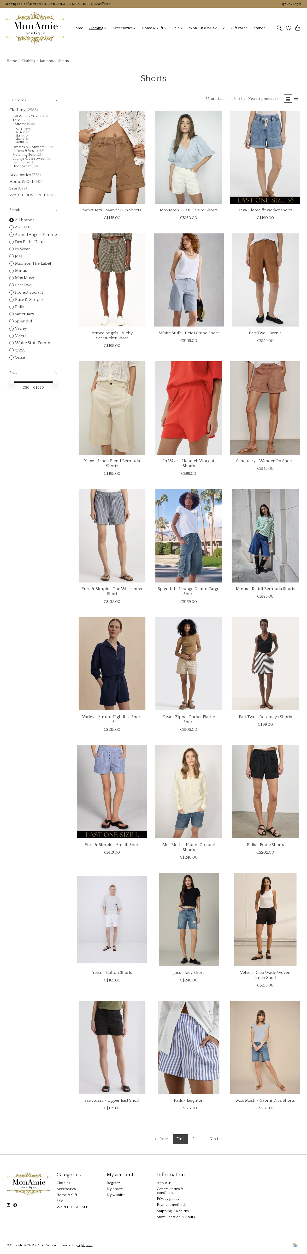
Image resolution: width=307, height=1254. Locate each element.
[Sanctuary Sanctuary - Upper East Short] (112, 1047)
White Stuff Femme (34, 342)
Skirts (19, 135)
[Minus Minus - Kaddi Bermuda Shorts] (265, 535)
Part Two (23, 285)
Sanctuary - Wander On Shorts (112, 210)
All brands (24, 220)
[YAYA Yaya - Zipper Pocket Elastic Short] (189, 664)
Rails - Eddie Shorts (265, 844)
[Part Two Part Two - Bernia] (265, 280)
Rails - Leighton (189, 1100)
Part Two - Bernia (265, 333)
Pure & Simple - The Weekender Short (112, 591)
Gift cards (239, 28)
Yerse (20, 357)
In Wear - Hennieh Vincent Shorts (188, 463)
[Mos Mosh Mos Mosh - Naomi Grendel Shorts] (189, 791)
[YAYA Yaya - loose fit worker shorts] (265, 157)
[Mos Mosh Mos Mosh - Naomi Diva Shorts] (265, 1047)
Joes (18, 256)
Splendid (23, 321)
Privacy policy (168, 1199)
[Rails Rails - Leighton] (189, 1047)
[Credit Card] (295, 1245)
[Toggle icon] (279, 28)
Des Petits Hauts (30, 241)
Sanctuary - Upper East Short (112, 1100)
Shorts (19, 138)
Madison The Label (33, 263)
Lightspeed (85, 1245)
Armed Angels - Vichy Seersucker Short (112, 335)
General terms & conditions (170, 1191)
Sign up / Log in (291, 4)
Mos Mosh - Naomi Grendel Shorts (188, 847)
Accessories (20, 174)
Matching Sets (23, 155)
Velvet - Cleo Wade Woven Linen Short (265, 975)
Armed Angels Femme (36, 234)
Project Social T (29, 292)
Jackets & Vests (24, 151)
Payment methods (171, 1205)
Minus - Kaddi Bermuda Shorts (265, 588)
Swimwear (21, 162)
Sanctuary (24, 314)
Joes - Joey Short (188, 972)
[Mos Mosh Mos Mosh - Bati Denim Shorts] (189, 157)
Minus (21, 270)
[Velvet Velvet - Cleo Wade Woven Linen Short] (265, 919)
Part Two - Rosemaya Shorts (265, 716)
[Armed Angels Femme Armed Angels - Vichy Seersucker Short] (112, 280)
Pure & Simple (29, 299)
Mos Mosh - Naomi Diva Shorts (265, 1100)
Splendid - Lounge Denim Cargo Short (188, 591)
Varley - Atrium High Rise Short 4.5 (112, 719)
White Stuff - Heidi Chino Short (189, 333)
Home (78, 28)
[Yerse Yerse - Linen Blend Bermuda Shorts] (112, 408)
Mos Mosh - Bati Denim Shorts (189, 210)
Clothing (28, 61)
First (180, 1138)
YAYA (20, 350)
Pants (19, 132)
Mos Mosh (24, 277)
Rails (19, 306)
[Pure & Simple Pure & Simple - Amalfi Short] (112, 791)
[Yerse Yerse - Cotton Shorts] (112, 919)
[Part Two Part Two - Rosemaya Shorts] (265, 664)
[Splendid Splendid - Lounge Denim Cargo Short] (189, 535)
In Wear (22, 249)
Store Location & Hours (176, 1217)
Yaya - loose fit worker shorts (265, 210)
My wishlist (115, 1195)
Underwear (21, 166)
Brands (259, 28)
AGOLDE (23, 227)
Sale (13, 188)
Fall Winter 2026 (25, 116)
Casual (19, 141)
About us (164, 1183)
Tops (16, 120)
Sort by (239, 99)
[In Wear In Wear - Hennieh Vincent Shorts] (189, 408)
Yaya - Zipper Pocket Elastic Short (189, 719)
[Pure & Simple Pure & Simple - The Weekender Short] (112, 535)
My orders (115, 1189)
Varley (21, 328)
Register (113, 1183)
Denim (19, 129)
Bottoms (46, 61)
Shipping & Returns (173, 1211)
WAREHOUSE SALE (27, 195)
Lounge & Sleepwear (29, 158)
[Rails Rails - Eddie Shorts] (265, 791)
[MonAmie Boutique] (35, 28)
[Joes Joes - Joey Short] (189, 919)
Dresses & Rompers (28, 147)
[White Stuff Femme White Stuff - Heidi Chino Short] (189, 280)
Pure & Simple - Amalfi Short (112, 844)
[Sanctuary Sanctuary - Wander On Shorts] (112, 157)
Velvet (21, 335)
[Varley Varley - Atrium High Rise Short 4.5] (112, 664)
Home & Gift (21, 181)
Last (197, 1138)
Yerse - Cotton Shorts (112, 972)
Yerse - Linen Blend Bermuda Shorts (112, 463)
